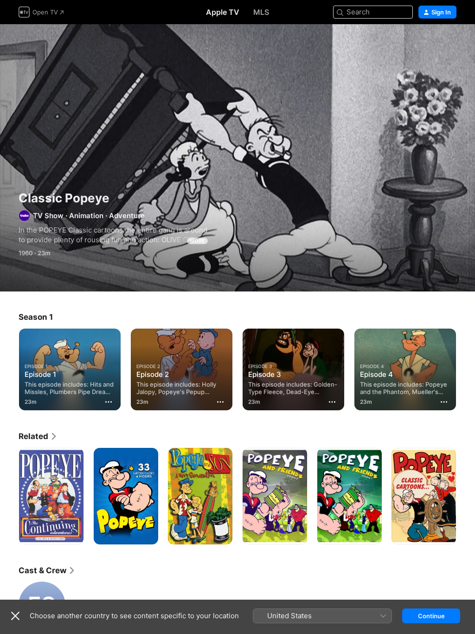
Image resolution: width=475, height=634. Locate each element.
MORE (197, 241)
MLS (261, 12)
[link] (38, 436)
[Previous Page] (9, 367)
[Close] (15, 616)
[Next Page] (465, 367)
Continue (431, 616)
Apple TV (222, 12)
